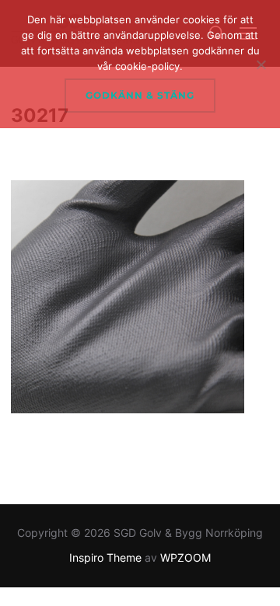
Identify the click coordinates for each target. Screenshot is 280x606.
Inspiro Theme (105, 557)
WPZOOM (185, 557)
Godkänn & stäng (140, 95)
